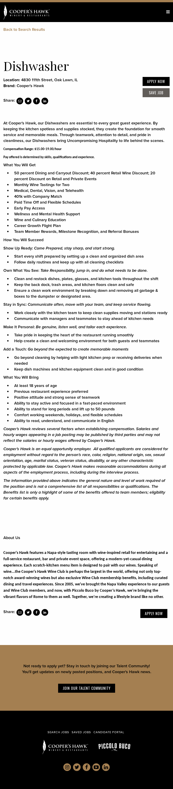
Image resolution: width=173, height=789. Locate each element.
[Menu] (168, 12)
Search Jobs (58, 732)
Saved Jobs (81, 732)
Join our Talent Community (87, 688)
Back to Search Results (24, 29)
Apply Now (156, 81)
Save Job (156, 92)
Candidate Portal (108, 732)
